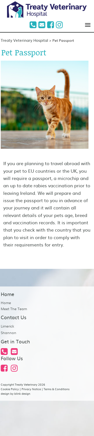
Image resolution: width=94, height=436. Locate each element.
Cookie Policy (10, 389)
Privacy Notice (31, 389)
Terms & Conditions (56, 389)
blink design (22, 393)
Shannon (8, 332)
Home (6, 302)
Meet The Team (14, 308)
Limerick (7, 326)
